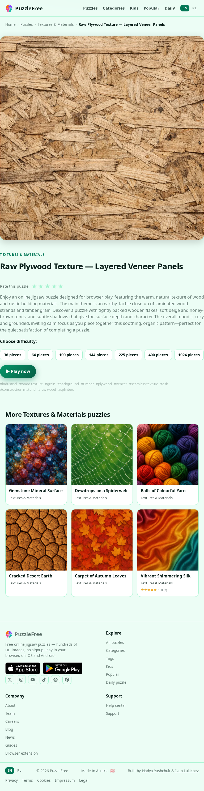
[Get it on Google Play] (62, 668)
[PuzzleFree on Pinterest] (55, 679)
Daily (170, 8)
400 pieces (158, 354)
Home (10, 24)
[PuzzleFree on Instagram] (21, 679)
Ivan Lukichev (187, 770)
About (10, 705)
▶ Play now (18, 371)
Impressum (65, 780)
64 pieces (40, 354)
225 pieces (128, 354)
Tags (110, 658)
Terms (27, 780)
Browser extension (21, 753)
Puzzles (90, 8)
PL (194, 8)
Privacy (11, 780)
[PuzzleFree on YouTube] (32, 679)
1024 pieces (189, 354)
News (10, 737)
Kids (134, 8)
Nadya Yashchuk (156, 770)
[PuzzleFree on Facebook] (66, 679)
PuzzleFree (29, 8)
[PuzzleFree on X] (9, 679)
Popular (151, 8)
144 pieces (98, 354)
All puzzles (115, 642)
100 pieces (69, 354)
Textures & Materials (56, 24)
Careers (12, 721)
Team (10, 713)
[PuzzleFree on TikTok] (44, 679)
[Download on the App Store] (22, 668)
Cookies (44, 780)
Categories (114, 8)
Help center (116, 705)
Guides (11, 745)
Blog (9, 729)
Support (112, 713)
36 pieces (12, 354)
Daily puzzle (116, 682)
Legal (83, 780)
